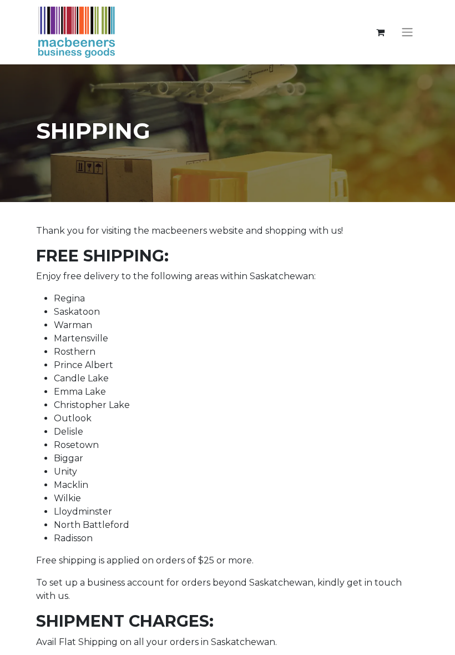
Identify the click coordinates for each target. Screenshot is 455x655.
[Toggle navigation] (407, 32)
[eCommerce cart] (380, 32)
